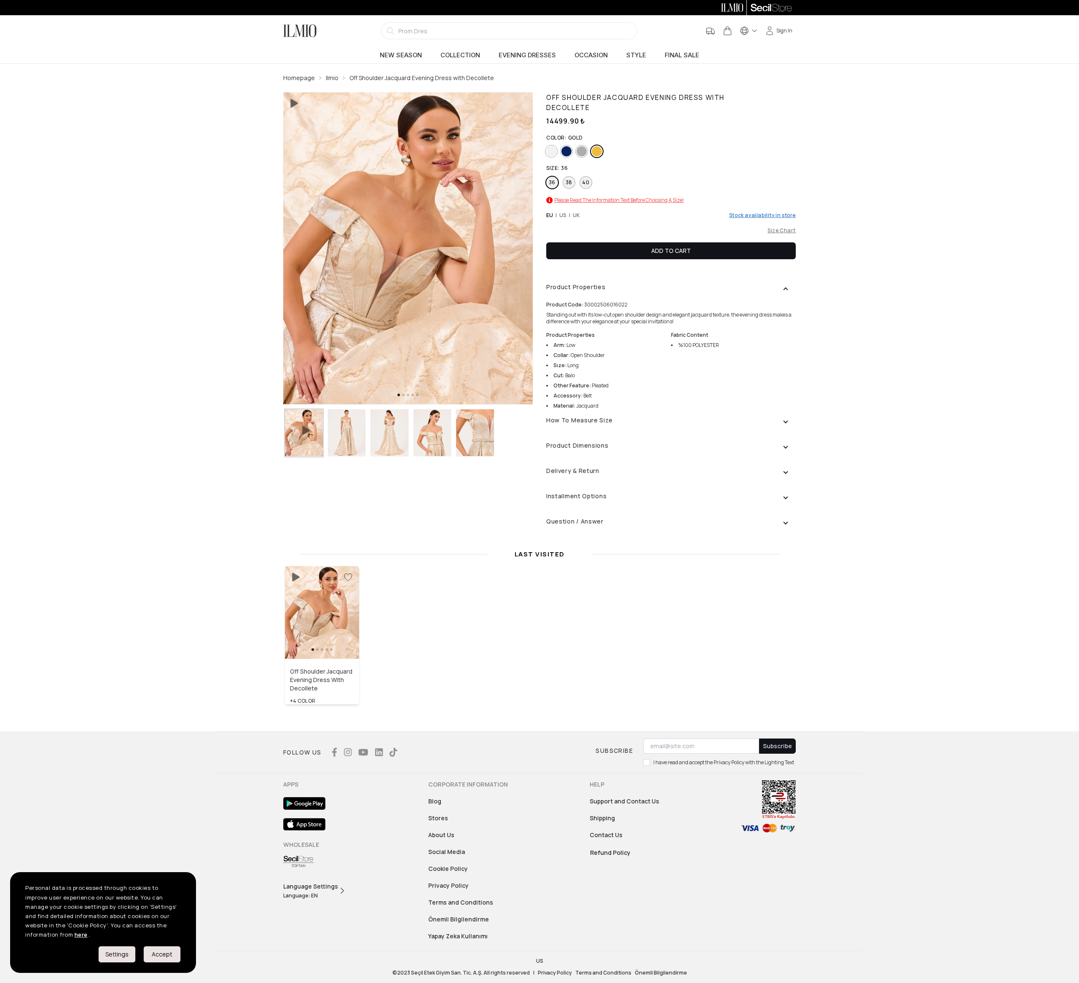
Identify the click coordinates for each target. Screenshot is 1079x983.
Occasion (591, 55)
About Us (441, 835)
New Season (401, 55)
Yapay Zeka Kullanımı (458, 936)
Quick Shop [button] (322, 641)
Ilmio (332, 78)
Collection (460, 55)
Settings (117, 954)
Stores (438, 818)
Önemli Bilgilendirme (458, 919)
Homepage (299, 78)
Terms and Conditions (460, 902)
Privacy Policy (448, 885)
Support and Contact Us (624, 801)
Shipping (602, 818)
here (81, 934)
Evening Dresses (527, 55)
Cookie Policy (448, 869)
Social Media (446, 852)
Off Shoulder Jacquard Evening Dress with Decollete (421, 78)
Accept (162, 954)
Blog (434, 801)
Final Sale (682, 55)
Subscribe (777, 746)
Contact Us (606, 835)
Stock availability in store (762, 215)
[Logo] (300, 30)
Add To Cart (671, 251)
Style (636, 55)
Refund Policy (610, 853)
